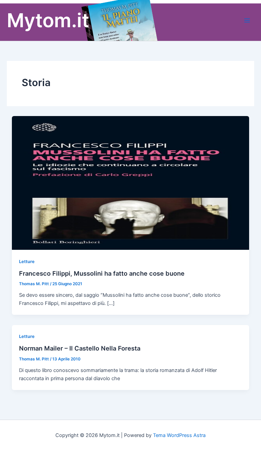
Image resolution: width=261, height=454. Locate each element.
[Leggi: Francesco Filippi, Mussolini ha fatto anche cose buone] (130, 182)
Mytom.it (48, 20)
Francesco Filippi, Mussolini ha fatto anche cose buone (102, 273)
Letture (27, 261)
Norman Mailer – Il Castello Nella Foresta (79, 348)
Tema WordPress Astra (179, 435)
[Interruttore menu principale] (247, 20)
